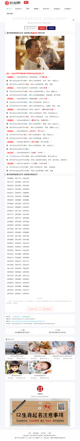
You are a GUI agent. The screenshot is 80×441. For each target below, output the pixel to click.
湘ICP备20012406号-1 (50, 435)
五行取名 (67, 9)
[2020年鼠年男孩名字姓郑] (16, 348)
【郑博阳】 (10, 120)
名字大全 (46, 9)
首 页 (10, 9)
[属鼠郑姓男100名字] (16, 367)
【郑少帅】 (10, 152)
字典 (27, 9)
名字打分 (18, 9)
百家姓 (36, 9)
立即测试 (51, 28)
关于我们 (43, 433)
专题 (49, 433)
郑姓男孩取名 (26, 316)
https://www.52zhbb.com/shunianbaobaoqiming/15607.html (28, 321)
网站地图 (35, 433)
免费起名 (42, 28)
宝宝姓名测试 (46, 309)
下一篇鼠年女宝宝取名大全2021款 (57, 331)
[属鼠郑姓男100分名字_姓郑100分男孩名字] (63, 348)
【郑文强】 (10, 163)
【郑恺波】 (10, 88)
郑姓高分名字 (17, 316)
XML (29, 433)
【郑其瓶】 (10, 142)
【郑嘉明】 (10, 77)
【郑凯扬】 (10, 109)
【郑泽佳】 (10, 98)
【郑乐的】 (10, 131)
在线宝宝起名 (33, 309)
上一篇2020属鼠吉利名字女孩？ (22, 331)
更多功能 (10, 13)
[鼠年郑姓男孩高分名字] (39, 367)
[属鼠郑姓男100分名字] (39, 348)
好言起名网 (39, 435)
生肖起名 (57, 9)
